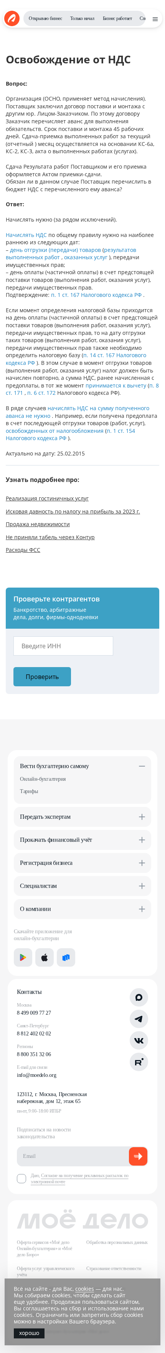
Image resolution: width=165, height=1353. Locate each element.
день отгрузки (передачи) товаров (56, 249)
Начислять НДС (27, 234)
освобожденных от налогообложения (55, 430)
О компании (35, 909)
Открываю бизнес (45, 18)
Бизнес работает (117, 18)
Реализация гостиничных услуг (47, 498)
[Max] (139, 997)
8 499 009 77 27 (34, 1013)
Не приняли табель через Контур (50, 537)
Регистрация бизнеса (46, 862)
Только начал (82, 18)
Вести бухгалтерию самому (54, 766)
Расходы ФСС (23, 549)
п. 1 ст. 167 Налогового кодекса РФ (97, 294)
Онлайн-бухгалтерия (43, 779)
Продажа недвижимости (38, 524)
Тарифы (29, 791)
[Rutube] (139, 1062)
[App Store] (44, 957)
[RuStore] (66, 957)
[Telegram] (139, 1019)
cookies (84, 1288)
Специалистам (38, 886)
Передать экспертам (45, 816)
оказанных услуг (86, 257)
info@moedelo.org (36, 1075)
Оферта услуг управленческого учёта (45, 1271)
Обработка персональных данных (117, 1242)
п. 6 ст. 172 (42, 392)
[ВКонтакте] (139, 1040)
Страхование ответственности (113, 1268)
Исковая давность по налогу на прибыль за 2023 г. (73, 511)
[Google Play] (23, 957)
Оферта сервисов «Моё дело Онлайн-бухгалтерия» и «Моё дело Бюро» (44, 1248)
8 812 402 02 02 (34, 1034)
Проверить (42, 676)
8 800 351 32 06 (34, 1054)
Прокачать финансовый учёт (56, 839)
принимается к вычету (117, 385)
